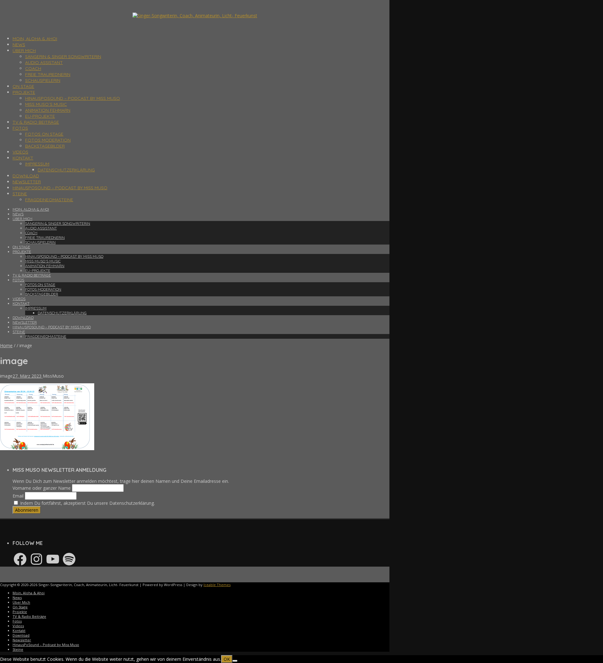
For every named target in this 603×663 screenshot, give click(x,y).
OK (227, 659)
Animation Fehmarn (47, 110)
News (19, 44)
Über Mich (24, 50)
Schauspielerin (42, 80)
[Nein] (234, 661)
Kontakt (23, 158)
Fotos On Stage (44, 134)
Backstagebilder (45, 146)
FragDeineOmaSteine (49, 199)
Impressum (37, 164)
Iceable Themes (217, 584)
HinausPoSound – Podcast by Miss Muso (72, 98)
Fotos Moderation (48, 140)
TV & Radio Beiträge (36, 122)
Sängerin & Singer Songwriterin (63, 56)
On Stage (23, 86)
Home (6, 345)
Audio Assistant (44, 62)
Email (18, 496)
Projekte (24, 92)
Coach (33, 68)
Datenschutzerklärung (66, 170)
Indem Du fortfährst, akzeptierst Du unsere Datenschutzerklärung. (87, 503)
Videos (20, 152)
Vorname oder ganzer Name (42, 488)
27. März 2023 (28, 376)
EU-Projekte (40, 116)
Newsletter (27, 182)
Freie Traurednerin (47, 74)
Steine (20, 194)
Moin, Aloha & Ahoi (35, 38)
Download (26, 176)
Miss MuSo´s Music (46, 104)
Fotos (20, 128)
